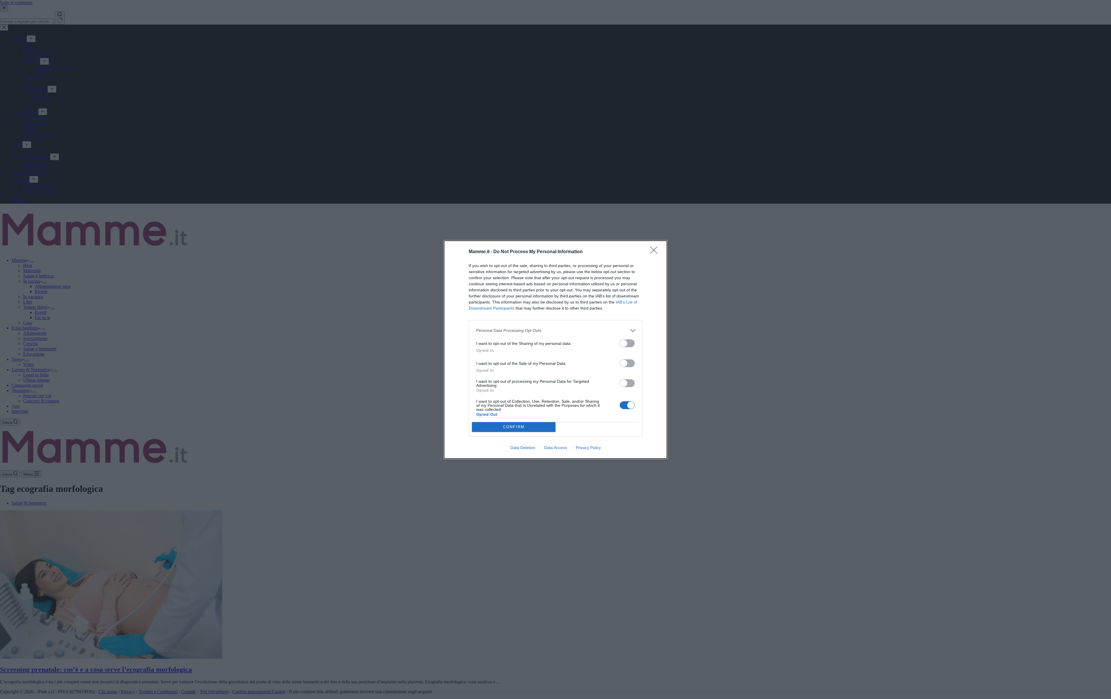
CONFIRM (514, 427)
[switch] (627, 343)
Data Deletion (522, 447)
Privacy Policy (588, 447)
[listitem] (555, 331)
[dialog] (555, 350)
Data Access (555, 447)
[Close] (655, 252)
